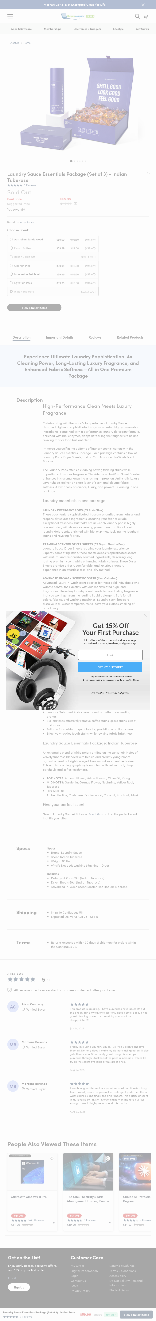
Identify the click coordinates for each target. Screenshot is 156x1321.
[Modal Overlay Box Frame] (78, 660)
